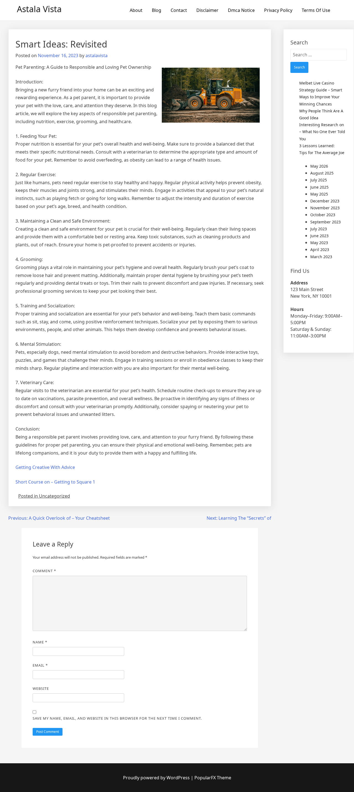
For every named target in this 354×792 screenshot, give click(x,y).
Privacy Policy (278, 10)
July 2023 (318, 228)
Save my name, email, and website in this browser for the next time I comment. (117, 718)
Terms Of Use (316, 10)
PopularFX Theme (212, 778)
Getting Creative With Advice (45, 467)
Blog (156, 10)
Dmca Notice (241, 10)
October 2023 (322, 214)
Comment (44, 570)
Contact (179, 10)
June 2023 (319, 235)
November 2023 (325, 207)
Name (40, 642)
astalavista (96, 55)
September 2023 (325, 222)
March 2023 (321, 256)
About (136, 10)
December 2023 (324, 201)
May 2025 (319, 194)
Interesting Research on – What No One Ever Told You (322, 131)
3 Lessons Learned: (317, 145)
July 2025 (318, 180)
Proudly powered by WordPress (157, 778)
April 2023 (319, 249)
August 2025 (322, 173)
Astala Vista (39, 9)
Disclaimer (207, 10)
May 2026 (319, 166)
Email (40, 665)
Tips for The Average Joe (321, 152)
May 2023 (319, 242)
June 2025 (319, 187)
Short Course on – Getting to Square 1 (55, 482)
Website (41, 688)
